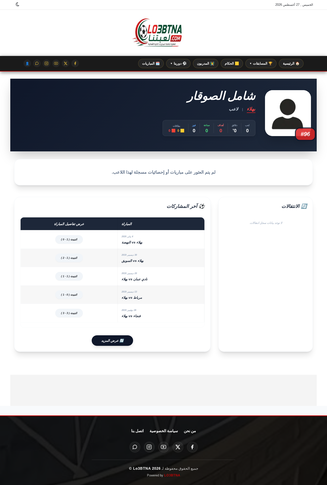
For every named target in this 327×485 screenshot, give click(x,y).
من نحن (190, 431)
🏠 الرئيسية (291, 63)
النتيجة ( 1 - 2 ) (69, 257)
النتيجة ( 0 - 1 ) (69, 294)
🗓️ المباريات (151, 63)
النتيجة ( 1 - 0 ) (69, 239)
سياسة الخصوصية (164, 431)
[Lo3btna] (163, 33)
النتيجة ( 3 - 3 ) (69, 313)
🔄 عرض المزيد (112, 340)
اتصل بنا (137, 431)
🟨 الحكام (232, 63)
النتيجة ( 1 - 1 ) (69, 276)
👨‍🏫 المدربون (205, 63)
